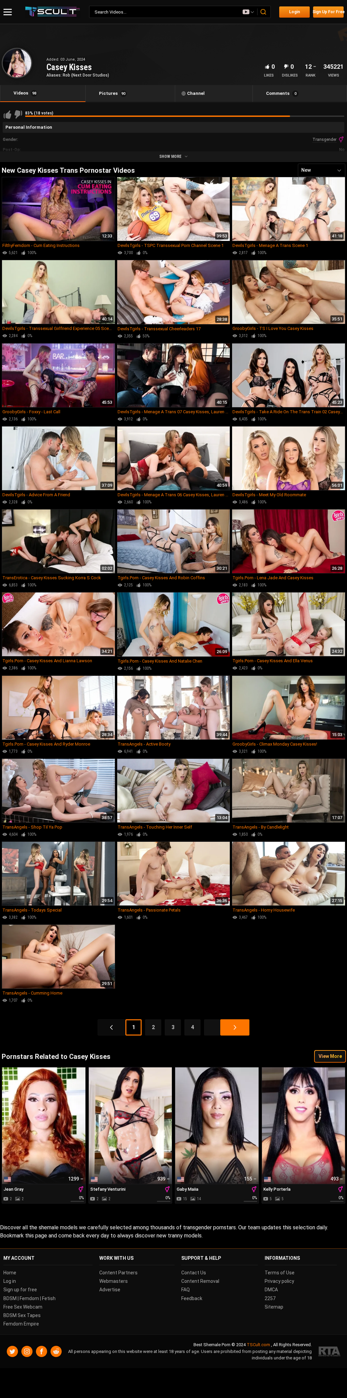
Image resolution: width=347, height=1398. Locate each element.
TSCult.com (258, 1344)
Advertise (109, 1290)
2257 (270, 1298)
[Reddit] (56, 1351)
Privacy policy (279, 1281)
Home (9, 1272)
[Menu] (7, 12)
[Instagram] (27, 1351)
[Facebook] (41, 1351)
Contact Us (193, 1272)
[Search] (264, 12)
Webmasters (113, 1281)
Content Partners (118, 1272)
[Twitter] (12, 1351)
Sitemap (274, 1307)
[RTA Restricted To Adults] (329, 1351)
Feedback (191, 1298)
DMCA (271, 1290)
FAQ (185, 1290)
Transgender (324, 139)
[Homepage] (53, 12)
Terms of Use (279, 1272)
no (341, 149)
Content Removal (200, 1281)
